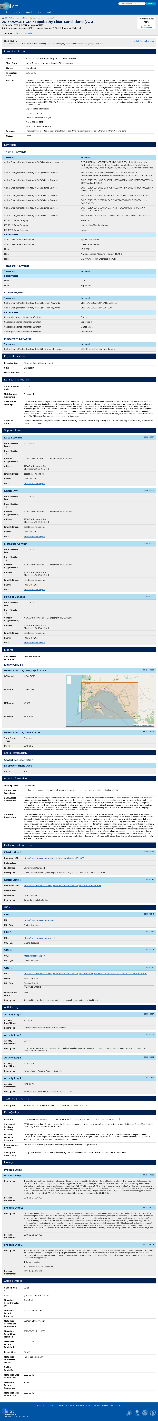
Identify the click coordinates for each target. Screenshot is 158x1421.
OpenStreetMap (147, 725)
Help (49, 12)
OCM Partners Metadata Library (17, 18)
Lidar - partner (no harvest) (43, 18)
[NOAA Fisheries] (137, 1415)
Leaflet (137, 725)
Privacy (89, 1405)
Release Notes (62, 1405)
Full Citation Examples (145, 41)
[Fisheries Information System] (129, 1415)
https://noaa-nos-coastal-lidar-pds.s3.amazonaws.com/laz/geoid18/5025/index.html (62, 885)
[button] (69, 678)
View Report (147, 27)
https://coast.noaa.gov (34, 483)
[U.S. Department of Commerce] (153, 1415)
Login (5, 12)
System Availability (77, 1405)
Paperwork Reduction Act (111, 1405)
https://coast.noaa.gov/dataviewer (39, 920)
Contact (51, 1405)
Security (97, 1405)
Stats (39, 12)
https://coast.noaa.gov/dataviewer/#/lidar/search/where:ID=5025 (54, 858)
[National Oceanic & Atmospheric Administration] (145, 1415)
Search (29, 12)
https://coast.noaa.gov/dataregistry (40, 938)
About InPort (41, 1405)
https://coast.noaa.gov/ (34, 955)
